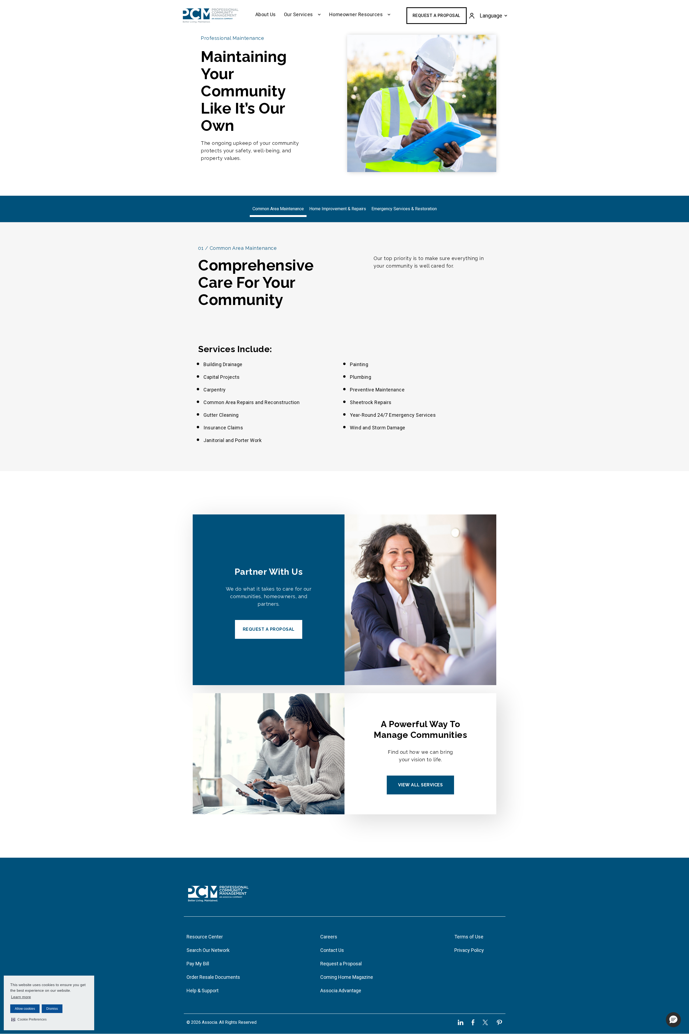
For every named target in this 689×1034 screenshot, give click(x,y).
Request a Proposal (436, 15)
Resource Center (205, 937)
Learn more (21, 997)
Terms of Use (468, 937)
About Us (265, 14)
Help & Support (203, 990)
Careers (328, 937)
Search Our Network (208, 950)
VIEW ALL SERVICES (420, 784)
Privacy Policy (469, 950)
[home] (210, 15)
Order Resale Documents (213, 977)
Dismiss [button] (52, 1009)
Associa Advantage (340, 990)
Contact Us (332, 950)
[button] (29, 1019)
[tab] (278, 209)
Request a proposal (269, 629)
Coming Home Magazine (346, 977)
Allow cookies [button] (25, 1009)
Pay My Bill (198, 963)
